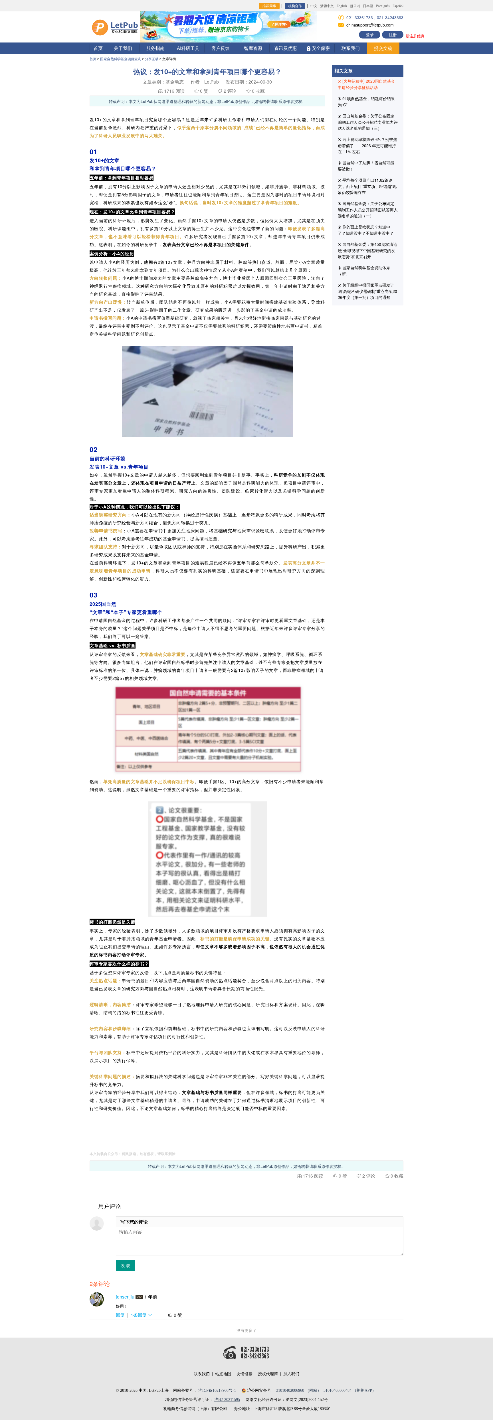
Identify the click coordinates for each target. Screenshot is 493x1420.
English (342, 6)
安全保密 (320, 48)
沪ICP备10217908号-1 (217, 1390)
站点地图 (223, 1374)
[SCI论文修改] (115, 26)
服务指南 (155, 48)
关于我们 (123, 48)
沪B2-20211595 (227, 1399)
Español (398, 6)
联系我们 (351, 48)
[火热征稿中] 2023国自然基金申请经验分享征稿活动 (366, 84)
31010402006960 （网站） (298, 1390)
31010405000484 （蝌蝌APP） (350, 1390)
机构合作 (295, 6)
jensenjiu (125, 1296)
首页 (98, 48)
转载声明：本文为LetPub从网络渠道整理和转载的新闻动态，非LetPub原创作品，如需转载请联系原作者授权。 (207, 101)
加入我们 (291, 1374)
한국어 (355, 6)
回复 (120, 1315)
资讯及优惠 (285, 48)
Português (383, 6)
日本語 (368, 6)
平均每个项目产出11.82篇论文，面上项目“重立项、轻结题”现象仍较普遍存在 (367, 186)
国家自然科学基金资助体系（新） (364, 271)
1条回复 (139, 1315)
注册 (393, 34)
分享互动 (152, 59)
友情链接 (244, 1374)
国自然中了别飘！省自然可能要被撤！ (366, 166)
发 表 (125, 1265)
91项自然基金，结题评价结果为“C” (366, 102)
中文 (313, 6)
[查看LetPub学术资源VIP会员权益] (139, 1296)
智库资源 (253, 48)
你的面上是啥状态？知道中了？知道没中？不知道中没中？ (366, 230)
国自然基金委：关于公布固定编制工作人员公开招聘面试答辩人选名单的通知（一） (368, 209)
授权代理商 (268, 1374)
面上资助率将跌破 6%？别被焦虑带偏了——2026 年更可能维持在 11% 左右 (367, 145)
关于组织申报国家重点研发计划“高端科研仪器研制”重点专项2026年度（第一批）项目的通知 (367, 291)
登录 (370, 34)
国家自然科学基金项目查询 (120, 59)
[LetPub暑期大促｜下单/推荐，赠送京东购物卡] (228, 26)
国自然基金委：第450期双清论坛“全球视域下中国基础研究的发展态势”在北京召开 (367, 250)
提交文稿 (383, 48)
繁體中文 (327, 6)
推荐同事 (269, 6)
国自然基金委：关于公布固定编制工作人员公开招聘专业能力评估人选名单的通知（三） (368, 122)
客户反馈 (220, 48)
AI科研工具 (188, 48)
